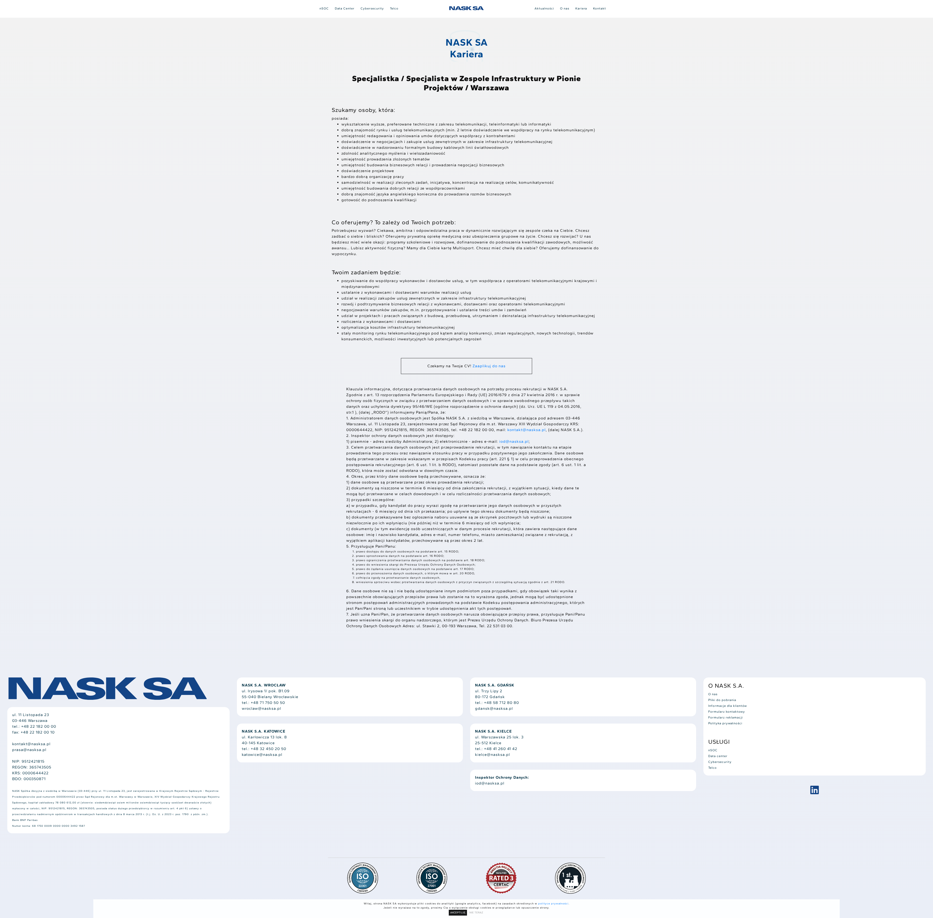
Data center (717, 756)
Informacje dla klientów (727, 706)
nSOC (324, 8)
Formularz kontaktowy (726, 711)
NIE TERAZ (476, 912)
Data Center (344, 8)
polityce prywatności (553, 903)
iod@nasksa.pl (514, 441)
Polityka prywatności (725, 723)
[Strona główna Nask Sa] (466, 8)
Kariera (581, 8)
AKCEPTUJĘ (458, 912)
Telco (394, 8)
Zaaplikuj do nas (489, 366)
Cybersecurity (372, 8)
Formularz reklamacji (725, 717)
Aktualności (544, 8)
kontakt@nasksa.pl (526, 429)
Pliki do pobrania (722, 700)
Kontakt (599, 8)
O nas (564, 8)
